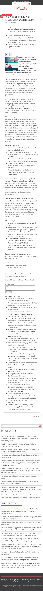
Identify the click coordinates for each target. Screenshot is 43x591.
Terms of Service (34, 580)
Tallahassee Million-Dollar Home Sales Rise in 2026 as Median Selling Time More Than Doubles (22, 365)
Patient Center (23, 132)
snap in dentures (13, 128)
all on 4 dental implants (26, 128)
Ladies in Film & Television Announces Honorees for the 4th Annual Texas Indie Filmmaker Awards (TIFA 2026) (21, 241)
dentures (21, 203)
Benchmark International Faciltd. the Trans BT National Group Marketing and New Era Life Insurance (22, 349)
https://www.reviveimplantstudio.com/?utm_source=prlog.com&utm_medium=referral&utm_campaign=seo (21, 256)
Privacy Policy (26, 582)
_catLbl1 (9, 15)
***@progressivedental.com (14, 267)
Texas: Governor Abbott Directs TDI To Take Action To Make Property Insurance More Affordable (22, 165)
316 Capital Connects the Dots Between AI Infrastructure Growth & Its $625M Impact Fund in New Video (22, 380)
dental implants (10, 203)
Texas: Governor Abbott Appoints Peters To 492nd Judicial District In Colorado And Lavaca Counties (23, 154)
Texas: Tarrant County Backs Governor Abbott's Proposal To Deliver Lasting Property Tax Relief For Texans (20, 314)
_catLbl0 (4, 15)
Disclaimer (20, 280)
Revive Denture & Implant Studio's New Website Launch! (20, 18)
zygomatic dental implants (13, 130)
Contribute (24, 580)
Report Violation (30, 280)
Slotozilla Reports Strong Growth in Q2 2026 (22, 398)
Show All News (10, 280)
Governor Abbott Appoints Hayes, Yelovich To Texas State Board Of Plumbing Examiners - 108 (23, 31)
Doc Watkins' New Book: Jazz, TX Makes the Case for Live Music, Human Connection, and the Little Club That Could (22, 234)
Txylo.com (21, 8)
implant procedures (27, 181)
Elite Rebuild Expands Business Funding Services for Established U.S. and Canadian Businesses (21, 247)
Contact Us (16, 582)
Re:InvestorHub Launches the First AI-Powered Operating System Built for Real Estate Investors (21, 172)
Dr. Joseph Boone (28, 79)
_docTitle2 (35, 416)
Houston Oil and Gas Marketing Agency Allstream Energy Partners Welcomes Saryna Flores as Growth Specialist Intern (22, 407)
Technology (22, 276)
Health (15, 276)
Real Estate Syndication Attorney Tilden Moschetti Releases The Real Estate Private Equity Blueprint (22, 325)
